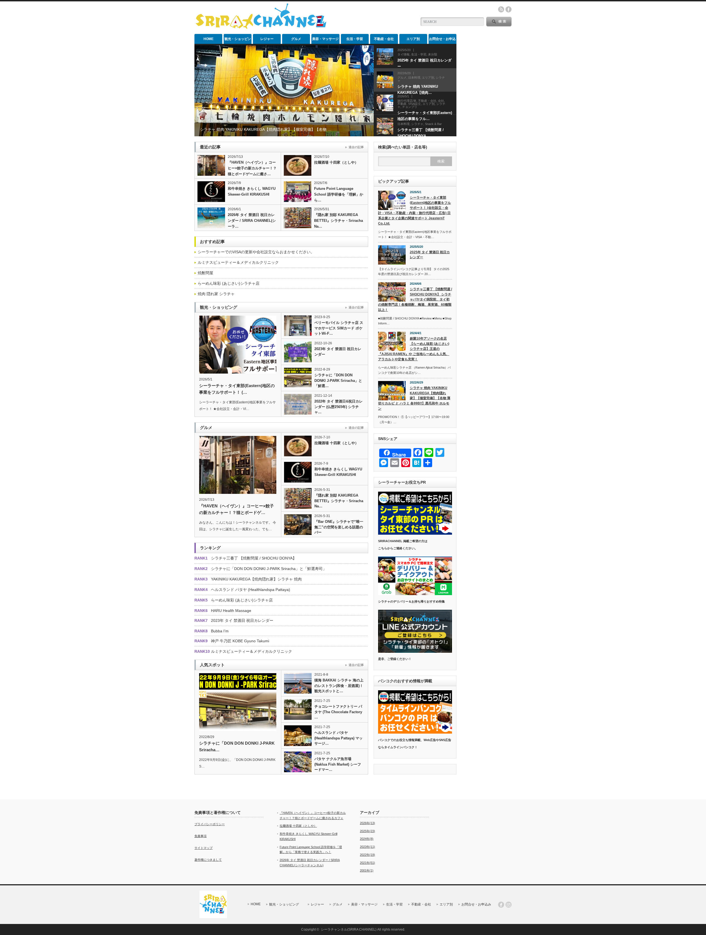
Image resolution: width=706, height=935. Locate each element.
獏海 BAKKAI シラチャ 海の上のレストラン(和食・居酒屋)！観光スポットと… (338, 685)
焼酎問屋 (205, 273)
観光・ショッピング (237, 40)
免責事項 (200, 836)
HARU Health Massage (231, 610)
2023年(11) (367, 846)
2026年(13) (367, 823)
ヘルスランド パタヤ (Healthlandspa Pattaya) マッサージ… (338, 738)
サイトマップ (203, 847)
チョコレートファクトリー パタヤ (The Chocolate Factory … (338, 711)
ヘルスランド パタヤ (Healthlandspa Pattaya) (250, 589)
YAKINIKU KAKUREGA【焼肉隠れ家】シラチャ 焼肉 (256, 579)
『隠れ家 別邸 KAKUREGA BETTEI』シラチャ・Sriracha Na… (338, 220)
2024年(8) (366, 838)
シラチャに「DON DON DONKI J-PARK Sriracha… (237, 746)
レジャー (267, 39)
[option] (284, 90)
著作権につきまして (208, 859)
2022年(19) (367, 854)
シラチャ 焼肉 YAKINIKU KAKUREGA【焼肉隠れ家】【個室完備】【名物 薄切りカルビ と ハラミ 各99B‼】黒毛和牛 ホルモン (414, 398)
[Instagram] (509, 905)
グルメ (296, 39)
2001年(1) (366, 870)
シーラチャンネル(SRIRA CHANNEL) (348, 929)
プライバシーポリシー (209, 824)
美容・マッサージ (325, 39)
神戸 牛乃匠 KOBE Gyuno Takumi (240, 641)
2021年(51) (367, 862)
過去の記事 (356, 147)
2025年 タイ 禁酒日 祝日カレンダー (430, 254)
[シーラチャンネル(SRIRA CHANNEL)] (260, 27)
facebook (509, 9)
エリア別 (413, 39)
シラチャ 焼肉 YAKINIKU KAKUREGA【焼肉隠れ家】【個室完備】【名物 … (265, 129)
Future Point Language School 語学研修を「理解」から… (338, 194)
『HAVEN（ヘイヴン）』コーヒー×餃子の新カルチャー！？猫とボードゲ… (236, 509)
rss (501, 9)
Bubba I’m (220, 631)
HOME (208, 39)
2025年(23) (367, 831)
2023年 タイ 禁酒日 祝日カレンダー (337, 351)
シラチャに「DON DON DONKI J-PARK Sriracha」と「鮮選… (338, 380)
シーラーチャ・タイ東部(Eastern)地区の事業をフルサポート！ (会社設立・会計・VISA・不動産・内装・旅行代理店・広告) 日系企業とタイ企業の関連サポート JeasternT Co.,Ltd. (414, 210)
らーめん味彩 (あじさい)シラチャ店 (229, 283)
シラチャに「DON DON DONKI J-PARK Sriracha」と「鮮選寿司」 (269, 568)
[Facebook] (501, 905)
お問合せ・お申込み (442, 40)
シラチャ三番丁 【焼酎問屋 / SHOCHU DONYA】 (253, 558)
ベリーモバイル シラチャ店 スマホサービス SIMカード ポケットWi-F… (338, 328)
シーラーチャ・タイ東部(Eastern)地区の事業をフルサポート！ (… (237, 389)
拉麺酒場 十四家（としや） (336, 162)
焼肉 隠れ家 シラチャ (216, 294)
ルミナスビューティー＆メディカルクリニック (238, 262)
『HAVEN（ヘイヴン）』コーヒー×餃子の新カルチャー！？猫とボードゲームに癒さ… (252, 168)
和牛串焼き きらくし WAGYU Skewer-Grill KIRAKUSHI (252, 191)
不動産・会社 (384, 39)
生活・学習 (354, 39)
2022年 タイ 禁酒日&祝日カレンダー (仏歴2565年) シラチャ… (338, 406)
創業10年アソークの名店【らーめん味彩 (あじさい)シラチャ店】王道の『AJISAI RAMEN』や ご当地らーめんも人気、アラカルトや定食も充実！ (413, 349)
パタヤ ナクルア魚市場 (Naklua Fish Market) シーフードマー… (337, 764)
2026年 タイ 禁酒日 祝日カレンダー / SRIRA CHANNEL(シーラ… (252, 220)
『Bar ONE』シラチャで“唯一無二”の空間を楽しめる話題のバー (338, 527)
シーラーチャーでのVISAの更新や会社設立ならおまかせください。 (256, 252)
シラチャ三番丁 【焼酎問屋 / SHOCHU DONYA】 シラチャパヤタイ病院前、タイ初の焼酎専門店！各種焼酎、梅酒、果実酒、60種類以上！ (415, 299)
